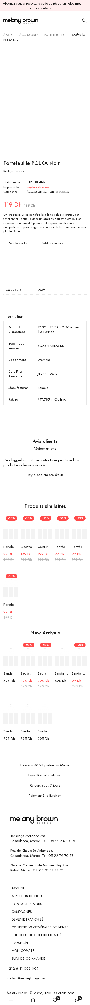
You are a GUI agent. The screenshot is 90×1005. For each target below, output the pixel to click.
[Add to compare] (50, 243)
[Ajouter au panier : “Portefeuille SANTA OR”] (57, 534)
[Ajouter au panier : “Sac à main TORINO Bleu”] (23, 661)
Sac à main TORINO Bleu (28, 673)
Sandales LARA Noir (45, 731)
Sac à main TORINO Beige (45, 673)
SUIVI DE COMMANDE (28, 958)
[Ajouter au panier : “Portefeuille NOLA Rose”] (74, 534)
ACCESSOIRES (28, 35)
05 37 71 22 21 (51, 870)
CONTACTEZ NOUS (27, 903)
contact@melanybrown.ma (26, 978)
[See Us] (19, 829)
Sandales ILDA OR (10, 673)
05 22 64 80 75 (62, 840)
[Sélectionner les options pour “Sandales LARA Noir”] (40, 718)
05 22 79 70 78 (60, 855)
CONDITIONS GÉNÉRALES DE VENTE (40, 927)
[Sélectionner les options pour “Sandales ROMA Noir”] (23, 718)
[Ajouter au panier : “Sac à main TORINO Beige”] (40, 661)
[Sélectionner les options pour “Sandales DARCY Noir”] (74, 661)
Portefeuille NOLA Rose (79, 546)
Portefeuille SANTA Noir (10, 546)
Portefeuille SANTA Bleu (10, 604)
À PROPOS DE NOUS (28, 896)
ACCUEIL (18, 888)
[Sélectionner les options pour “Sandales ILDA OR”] (5, 661)
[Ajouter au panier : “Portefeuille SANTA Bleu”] (5, 592)
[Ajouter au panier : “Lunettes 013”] (23, 534)
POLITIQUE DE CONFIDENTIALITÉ (37, 935)
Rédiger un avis (13, 171)
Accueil (8, 35)
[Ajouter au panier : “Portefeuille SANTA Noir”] (5, 534)
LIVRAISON (20, 942)
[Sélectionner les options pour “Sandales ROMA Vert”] (5, 718)
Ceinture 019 (45, 546)
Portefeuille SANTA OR (62, 546)
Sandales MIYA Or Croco (62, 673)
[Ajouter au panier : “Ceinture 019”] (40, 534)
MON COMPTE (23, 950)
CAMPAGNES (22, 911)
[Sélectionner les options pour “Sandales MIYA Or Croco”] (57, 661)
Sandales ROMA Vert (10, 731)
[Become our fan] (11, 829)
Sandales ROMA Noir (28, 731)
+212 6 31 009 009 (23, 968)
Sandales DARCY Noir (79, 673)
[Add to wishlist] (15, 243)
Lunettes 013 (28, 546)
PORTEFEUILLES (54, 35)
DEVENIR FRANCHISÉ (27, 919)
